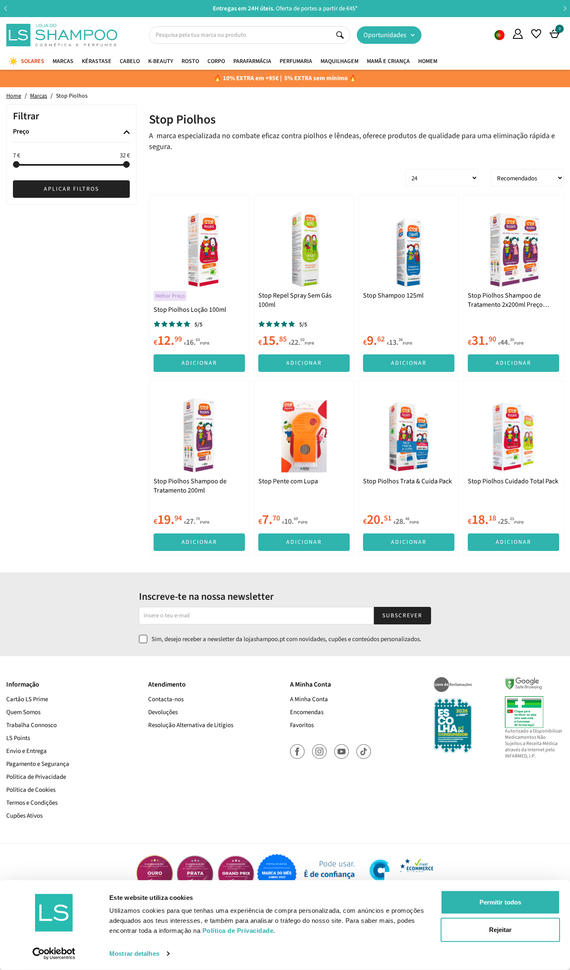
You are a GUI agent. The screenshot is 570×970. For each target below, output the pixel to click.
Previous (5, 8)
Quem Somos (499, 35)
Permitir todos (500, 902)
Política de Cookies (30, 790)
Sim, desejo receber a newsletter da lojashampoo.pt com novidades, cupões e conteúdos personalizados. (286, 639)
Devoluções (163, 712)
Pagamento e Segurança (37, 764)
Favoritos (302, 725)
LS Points (18, 738)
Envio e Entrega (26, 751)
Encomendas (306, 712)
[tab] (71, 132)
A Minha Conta (309, 699)
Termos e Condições (32, 802)
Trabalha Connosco (31, 725)
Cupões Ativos (24, 815)
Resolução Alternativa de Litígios (190, 725)
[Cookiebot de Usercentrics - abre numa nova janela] (54, 953)
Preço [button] (21, 132)
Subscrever (402, 615)
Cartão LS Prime (27, 699)
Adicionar (199, 363)
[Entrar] (518, 34)
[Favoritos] (536, 34)
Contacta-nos (166, 699)
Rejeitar (500, 929)
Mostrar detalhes (134, 953)
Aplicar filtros (71, 189)
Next (565, 8)
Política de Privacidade (36, 777)
